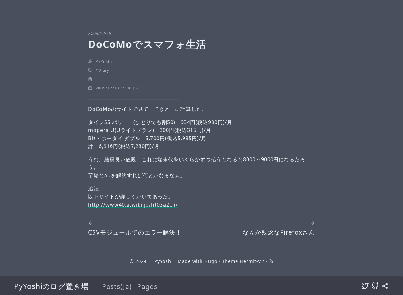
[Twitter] (365, 286)
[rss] (271, 261)
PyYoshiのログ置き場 (51, 286)
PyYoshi (103, 61)
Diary (104, 70)
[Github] (375, 286)
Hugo (211, 261)
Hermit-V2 (252, 261)
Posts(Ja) (117, 286)
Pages (147, 286)
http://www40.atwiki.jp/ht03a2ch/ (133, 204)
